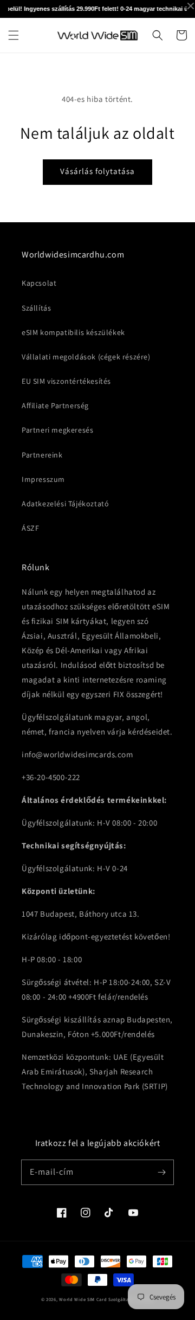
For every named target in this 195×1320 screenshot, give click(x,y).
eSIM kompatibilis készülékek (73, 332)
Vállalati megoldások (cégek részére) (86, 357)
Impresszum (43, 479)
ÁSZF (30, 528)
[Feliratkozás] (161, 1172)
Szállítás (36, 308)
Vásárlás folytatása (97, 171)
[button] (13, 35)
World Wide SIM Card (83, 1299)
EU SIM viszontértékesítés (66, 381)
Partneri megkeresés (57, 430)
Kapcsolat (39, 283)
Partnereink (42, 455)
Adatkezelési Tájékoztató (65, 503)
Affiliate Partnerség (55, 405)
